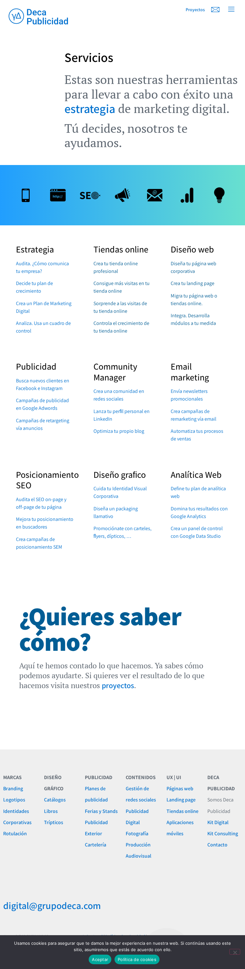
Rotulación (15, 833)
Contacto (217, 844)
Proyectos (195, 9)
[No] (234, 952)
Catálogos (55, 799)
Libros (51, 811)
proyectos (118, 685)
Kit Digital (217, 822)
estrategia (89, 108)
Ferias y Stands (101, 811)
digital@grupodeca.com (52, 905)
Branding (13, 788)
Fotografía (137, 833)
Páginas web (180, 788)
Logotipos (14, 799)
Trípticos (53, 822)
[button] (231, 9)
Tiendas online (182, 811)
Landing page (181, 799)
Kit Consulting (222, 833)
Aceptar (100, 959)
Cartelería (95, 844)
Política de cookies (137, 959)
